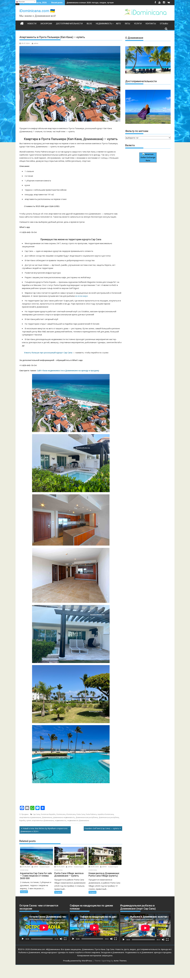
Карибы (22, 820)
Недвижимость (104, 23)
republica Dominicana (105, 814)
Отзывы (164, 23)
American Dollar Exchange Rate (148, 157)
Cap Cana (36, 814)
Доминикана (47, 817)
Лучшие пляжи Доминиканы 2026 (82, 2)
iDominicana (70, 814)
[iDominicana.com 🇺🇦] (21, 23)
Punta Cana (81, 814)
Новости (31, 23)
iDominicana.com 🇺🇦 (37, 11)
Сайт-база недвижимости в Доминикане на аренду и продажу (68, 370)
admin (36, 43)
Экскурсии (46, 23)
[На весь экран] (65, 939)
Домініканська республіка (109, 817)
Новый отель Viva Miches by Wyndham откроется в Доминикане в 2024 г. (43, 829)
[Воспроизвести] (22, 939)
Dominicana (60, 814)
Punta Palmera (91, 814)
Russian (21, 2)
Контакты (151, 23)
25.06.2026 (26, 867)
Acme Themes (120, 960)
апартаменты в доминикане (30, 817)
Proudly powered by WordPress (77, 960)
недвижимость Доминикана (78, 820)
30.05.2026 (60, 867)
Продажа (24, 814)
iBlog (89, 23)
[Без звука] (61, 939)
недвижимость (60, 820)
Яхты (127, 23)
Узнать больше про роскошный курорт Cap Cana (48, 352)
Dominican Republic (48, 814)
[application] (44, 927)
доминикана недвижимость (64, 817)
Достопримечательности (69, 23)
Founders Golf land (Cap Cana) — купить (102, 828)
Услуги (138, 23)
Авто (118, 23)
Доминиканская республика (87, 817)
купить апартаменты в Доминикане (40, 820)
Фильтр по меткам (136, 131)
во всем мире (81, 296)
